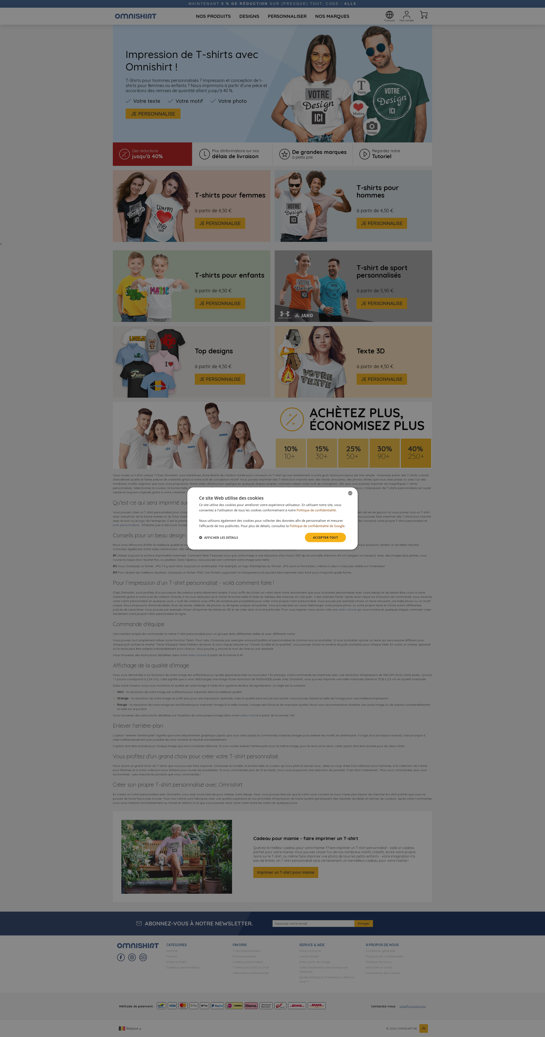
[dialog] (272, 518)
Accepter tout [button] (325, 537)
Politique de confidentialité (316, 510)
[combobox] (350, 493)
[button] (218, 537)
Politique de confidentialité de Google (317, 526)
